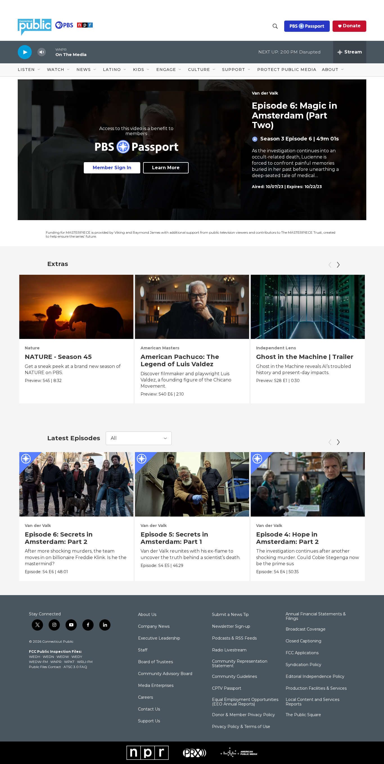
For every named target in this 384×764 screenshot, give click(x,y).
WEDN (48, 656)
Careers (145, 697)
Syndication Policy (303, 665)
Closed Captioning (303, 641)
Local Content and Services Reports (312, 702)
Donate (352, 25)
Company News (154, 626)
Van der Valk (265, 93)
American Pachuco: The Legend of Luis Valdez (180, 360)
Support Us (149, 721)
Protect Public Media (286, 69)
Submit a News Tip (230, 615)
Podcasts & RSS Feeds (234, 638)
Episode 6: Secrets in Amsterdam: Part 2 (59, 538)
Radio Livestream (229, 650)
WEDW (63, 656)
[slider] (50, 52)
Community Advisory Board (165, 674)
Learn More (166, 167)
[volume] (41, 52)
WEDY (76, 656)
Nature (32, 347)
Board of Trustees (155, 662)
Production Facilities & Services (316, 688)
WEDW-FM (38, 662)
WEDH (34, 656)
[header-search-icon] (275, 26)
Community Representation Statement (239, 663)
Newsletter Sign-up (231, 626)
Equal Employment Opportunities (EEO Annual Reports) (245, 702)
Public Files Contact (45, 667)
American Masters (160, 347)
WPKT (69, 662)
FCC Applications (302, 653)
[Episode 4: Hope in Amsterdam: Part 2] (307, 484)
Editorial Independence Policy (315, 676)
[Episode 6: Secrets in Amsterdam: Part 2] (76, 484)
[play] (24, 52)
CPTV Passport (226, 688)
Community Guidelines (234, 676)
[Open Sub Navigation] (39, 70)
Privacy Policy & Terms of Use (241, 727)
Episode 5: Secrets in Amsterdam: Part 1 (174, 538)
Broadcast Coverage (306, 629)
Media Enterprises (155, 685)
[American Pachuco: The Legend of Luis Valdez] (192, 307)
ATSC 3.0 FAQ (75, 667)
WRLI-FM (84, 662)
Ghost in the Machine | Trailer (304, 357)
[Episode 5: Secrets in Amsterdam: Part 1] (192, 484)
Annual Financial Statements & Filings (316, 616)
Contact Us (149, 709)
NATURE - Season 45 (58, 357)
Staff (142, 650)
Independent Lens (276, 347)
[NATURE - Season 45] (76, 307)
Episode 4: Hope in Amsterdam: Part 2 (287, 538)
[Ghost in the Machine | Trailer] (307, 307)
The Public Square (303, 715)
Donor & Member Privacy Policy (243, 715)
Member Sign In (112, 167)
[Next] (338, 265)
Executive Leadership (159, 638)
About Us (147, 615)
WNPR (56, 662)
